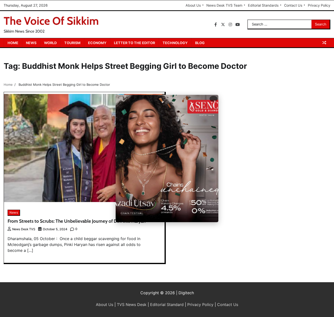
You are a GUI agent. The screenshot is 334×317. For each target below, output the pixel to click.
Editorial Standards (263, 5)
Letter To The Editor (134, 43)
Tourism (72, 43)
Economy (97, 43)
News (31, 43)
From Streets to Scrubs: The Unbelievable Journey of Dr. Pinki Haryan (77, 221)
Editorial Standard (167, 304)
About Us (193, 5)
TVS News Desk (131, 304)
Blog (200, 43)
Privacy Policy (319, 5)
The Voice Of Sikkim (51, 20)
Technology (175, 43)
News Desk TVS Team (224, 5)
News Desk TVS (23, 229)
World (50, 43)
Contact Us (293, 5)
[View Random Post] (324, 42)
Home (13, 43)
